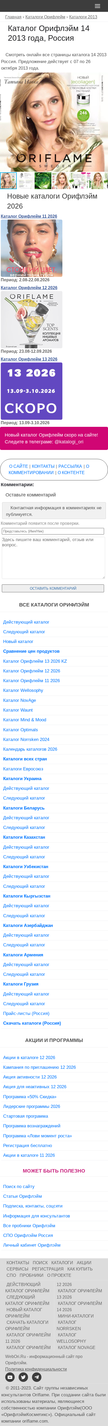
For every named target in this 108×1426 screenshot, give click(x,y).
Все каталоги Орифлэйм (54, 605)
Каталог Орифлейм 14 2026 (79, 1306)
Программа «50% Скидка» (29, 1096)
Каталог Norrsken (69, 1325)
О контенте (71, 472)
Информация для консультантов (36, 1215)
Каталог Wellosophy (23, 690)
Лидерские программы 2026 (31, 1106)
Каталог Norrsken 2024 (26, 739)
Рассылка (70, 466)
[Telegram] (36, 1377)
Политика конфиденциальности (36, 1369)
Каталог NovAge (19, 700)
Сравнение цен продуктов (31, 651)
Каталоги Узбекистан (25, 866)
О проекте (59, 1275)
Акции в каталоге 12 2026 (29, 1057)
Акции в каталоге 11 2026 (29, 1155)
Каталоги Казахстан (24, 837)
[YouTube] (10, 1377)
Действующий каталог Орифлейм (27, 1287)
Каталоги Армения (23, 954)
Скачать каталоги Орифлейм (26, 1325)
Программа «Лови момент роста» (37, 1135)
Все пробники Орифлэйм (29, 1225)
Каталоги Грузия (21, 984)
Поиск (40, 1263)
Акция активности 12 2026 (30, 1077)
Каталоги (62, 1263)
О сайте (18, 466)
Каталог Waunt (18, 710)
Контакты (43, 466)
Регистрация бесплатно (27, 1145)
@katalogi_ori (69, 441)
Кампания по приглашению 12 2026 (39, 1067)
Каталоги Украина (22, 778)
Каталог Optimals (20, 729)
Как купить (80, 1269)
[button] (103, 77)
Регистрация (48, 1269)
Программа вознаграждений (32, 1125)
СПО (11, 1275)
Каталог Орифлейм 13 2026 (29, 359)
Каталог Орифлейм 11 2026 (29, 216)
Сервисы (17, 1269)
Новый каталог (18, 641)
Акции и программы (54, 1040)
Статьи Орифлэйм (22, 1196)
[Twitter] (23, 1377)
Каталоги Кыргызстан (26, 896)
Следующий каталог (24, 631)
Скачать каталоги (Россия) (32, 1023)
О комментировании (49, 469)
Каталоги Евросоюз (23, 768)
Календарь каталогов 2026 (30, 749)
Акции (84, 1263)
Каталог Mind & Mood (24, 719)
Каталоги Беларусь (24, 808)
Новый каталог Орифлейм (23, 1313)
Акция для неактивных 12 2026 (34, 1086)
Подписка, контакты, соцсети (33, 1206)
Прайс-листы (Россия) (26, 1013)
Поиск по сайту (19, 1186)
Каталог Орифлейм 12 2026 (29, 288)
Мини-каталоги (76, 1316)
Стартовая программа (25, 1116)
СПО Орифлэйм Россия (28, 1235)
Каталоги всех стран (25, 758)
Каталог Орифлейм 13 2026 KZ (35, 661)
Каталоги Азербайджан (28, 925)
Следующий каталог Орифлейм (27, 1300)
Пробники (32, 1275)
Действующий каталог (26, 622)
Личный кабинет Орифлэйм (32, 1245)
